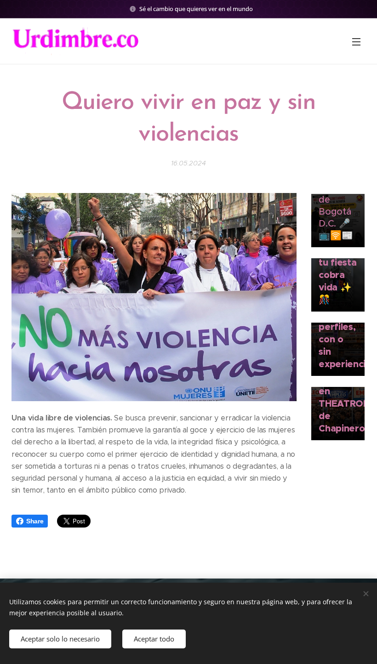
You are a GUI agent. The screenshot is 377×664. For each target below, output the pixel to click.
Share (34, 521)
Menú (356, 41)
